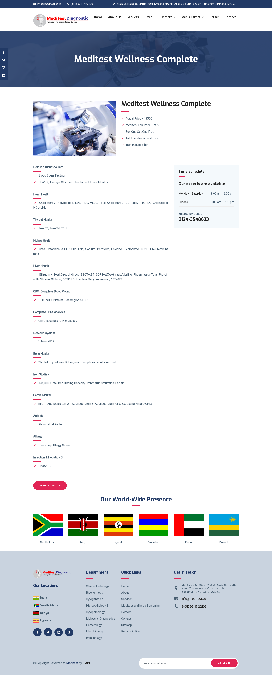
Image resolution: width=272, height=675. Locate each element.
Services (133, 17)
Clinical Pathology (97, 586)
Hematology (94, 625)
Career (214, 17)
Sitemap (126, 625)
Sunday (183, 202)
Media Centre (191, 17)
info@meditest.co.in (49, 3)
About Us (114, 17)
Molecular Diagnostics (100, 618)
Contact (230, 17)
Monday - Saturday (191, 193)
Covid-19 (149, 19)
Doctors (167, 17)
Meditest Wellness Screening (140, 605)
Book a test (48, 485)
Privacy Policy (130, 631)
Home (98, 17)
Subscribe (224, 663)
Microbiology (94, 631)
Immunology (94, 638)
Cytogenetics (94, 599)
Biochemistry (94, 592)
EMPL (87, 663)
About (125, 592)
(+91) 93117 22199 (82, 3)
